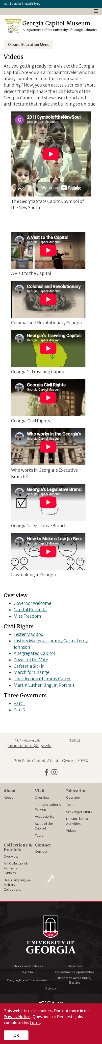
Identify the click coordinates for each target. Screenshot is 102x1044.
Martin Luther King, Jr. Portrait (44, 685)
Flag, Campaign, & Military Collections (17, 884)
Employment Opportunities (75, 972)
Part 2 (20, 710)
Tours (39, 835)
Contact (41, 851)
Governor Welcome (32, 603)
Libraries (16, 3)
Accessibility (44, 816)
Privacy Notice (17, 1016)
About (8, 797)
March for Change (31, 672)
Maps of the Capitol (44, 826)
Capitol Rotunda (30, 609)
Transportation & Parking (48, 807)
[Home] (51, 26)
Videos (71, 830)
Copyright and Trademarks (27, 980)
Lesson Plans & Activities (77, 821)
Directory (75, 966)
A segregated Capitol (34, 653)
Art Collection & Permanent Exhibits (16, 868)
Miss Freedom (27, 616)
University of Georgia (51, 934)
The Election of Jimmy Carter (42, 679)
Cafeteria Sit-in (29, 666)
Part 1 (19, 703)
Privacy (51, 988)
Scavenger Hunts (79, 812)
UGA (6, 3)
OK (16, 1035)
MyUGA (27, 972)
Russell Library (32, 3)
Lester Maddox (28, 634)
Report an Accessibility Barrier (74, 980)
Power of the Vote (31, 660)
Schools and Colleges (27, 966)
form (35, 1022)
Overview (42, 797)
